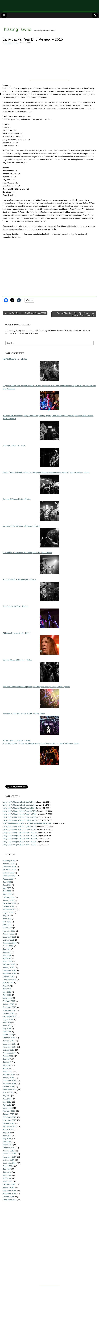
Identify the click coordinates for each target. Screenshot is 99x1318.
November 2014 (9, 1157)
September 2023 (9, 876)
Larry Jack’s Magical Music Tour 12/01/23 (20, 811)
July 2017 (7, 1059)
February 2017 (9, 1074)
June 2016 (7, 1099)
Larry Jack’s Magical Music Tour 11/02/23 (19, 814)
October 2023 (8, 873)
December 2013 (9, 1190)
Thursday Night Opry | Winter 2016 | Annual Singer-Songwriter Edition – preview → (76, 314)
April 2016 (7, 1105)
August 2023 (8, 879)
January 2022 (8, 934)
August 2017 (8, 1056)
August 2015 (8, 1129)
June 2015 (7, 1135)
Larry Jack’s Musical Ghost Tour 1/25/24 (19, 805)
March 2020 (8, 961)
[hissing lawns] (49, 25)
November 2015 (9, 1120)
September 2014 (9, 1163)
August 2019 (8, 983)
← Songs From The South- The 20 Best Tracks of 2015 (25, 313)
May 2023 (7, 888)
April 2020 (7, 958)
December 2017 (9, 1044)
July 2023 (7, 882)
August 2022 (8, 912)
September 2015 (9, 1126)
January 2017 (8, 1077)
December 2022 (9, 903)
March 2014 (8, 1181)
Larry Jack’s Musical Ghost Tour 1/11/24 (19, 808)
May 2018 (7, 1029)
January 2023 (8, 900)
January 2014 (8, 1187)
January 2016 (8, 1114)
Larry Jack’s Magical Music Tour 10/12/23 (20, 820)
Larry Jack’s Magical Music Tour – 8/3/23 (19, 842)
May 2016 (7, 1102)
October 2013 (8, 1197)
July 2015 (7, 1132)
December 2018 (9, 1007)
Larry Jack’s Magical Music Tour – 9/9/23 (19, 829)
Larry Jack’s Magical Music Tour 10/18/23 (20, 817)
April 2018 (7, 1032)
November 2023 (9, 870)
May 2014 (7, 1175)
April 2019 (7, 995)
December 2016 (9, 1080)
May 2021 (7, 955)
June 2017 (7, 1062)
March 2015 (8, 1145)
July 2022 (7, 915)
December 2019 (9, 971)
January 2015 (8, 1151)
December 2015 (9, 1117)
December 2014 (9, 1154)
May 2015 (7, 1138)
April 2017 (7, 1068)
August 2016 (8, 1093)
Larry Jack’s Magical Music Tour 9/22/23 (19, 826)
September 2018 (9, 1016)
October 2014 (8, 1160)
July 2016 (7, 1096)
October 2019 (8, 977)
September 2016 (9, 1090)
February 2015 (9, 1148)
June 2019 (7, 989)
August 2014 (8, 1166)
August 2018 (8, 1019)
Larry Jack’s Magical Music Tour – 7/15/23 (20, 845)
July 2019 (7, 986)
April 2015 (7, 1142)
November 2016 (9, 1084)
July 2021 (7, 949)
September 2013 (9, 1200)
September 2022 (9, 909)
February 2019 (9, 1001)
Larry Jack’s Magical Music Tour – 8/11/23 (20, 839)
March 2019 (8, 998)
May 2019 (7, 992)
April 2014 (7, 1178)
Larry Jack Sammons (11, 43)
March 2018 (8, 1035)
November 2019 (9, 973)
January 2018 (8, 1041)
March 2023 (8, 894)
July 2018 (7, 1022)
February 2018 (9, 1038)
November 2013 (9, 1193)
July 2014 (7, 1169)
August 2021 (8, 946)
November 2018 (9, 1010)
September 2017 (9, 1053)
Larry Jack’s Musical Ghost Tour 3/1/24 (19, 802)
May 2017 (7, 1065)
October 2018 (8, 1013)
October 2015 (8, 1123)
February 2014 (9, 1184)
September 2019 (9, 980)
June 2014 (7, 1172)
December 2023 (9, 867)
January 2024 (8, 864)
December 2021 (9, 937)
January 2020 (8, 967)
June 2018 (7, 1025)
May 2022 (7, 922)
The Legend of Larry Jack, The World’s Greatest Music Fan (27, 823)
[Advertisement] (49, 6)
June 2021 (7, 952)
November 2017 (9, 1047)
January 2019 (8, 1004)
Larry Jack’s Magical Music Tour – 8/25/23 (20, 836)
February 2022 (9, 931)
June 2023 (7, 885)
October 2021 (8, 940)
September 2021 (9, 943)
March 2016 (8, 1108)
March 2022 (8, 928)
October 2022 (8, 906)
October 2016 (8, 1087)
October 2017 (8, 1050)
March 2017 (8, 1071)
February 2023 (9, 897)
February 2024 (9, 860)
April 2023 (7, 891)
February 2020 (9, 964)
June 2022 (7, 919)
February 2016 (9, 1111)
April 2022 (7, 925)
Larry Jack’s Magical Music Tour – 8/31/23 (20, 832)
